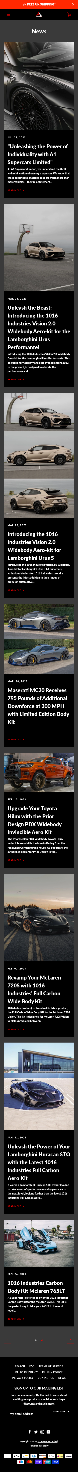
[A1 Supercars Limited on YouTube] (48, 1431)
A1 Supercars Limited (48, 1441)
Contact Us (46, 1377)
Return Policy (52, 1372)
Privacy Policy (23, 1377)
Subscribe (59, 1411)
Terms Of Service (51, 1366)
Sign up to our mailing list (39, 1388)
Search (20, 1366)
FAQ (31, 1366)
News (62, 1377)
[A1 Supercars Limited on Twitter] (36, 1431)
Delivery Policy (26, 1372)
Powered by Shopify (39, 1445)
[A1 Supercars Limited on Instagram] (42, 1431)
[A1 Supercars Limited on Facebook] (30, 1431)
